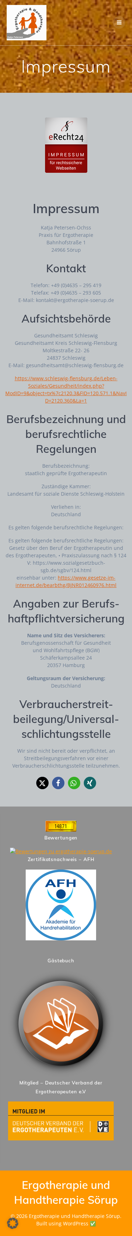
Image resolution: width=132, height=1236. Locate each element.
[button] (42, 783)
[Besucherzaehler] (60, 829)
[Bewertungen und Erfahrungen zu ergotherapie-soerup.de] (61, 851)
